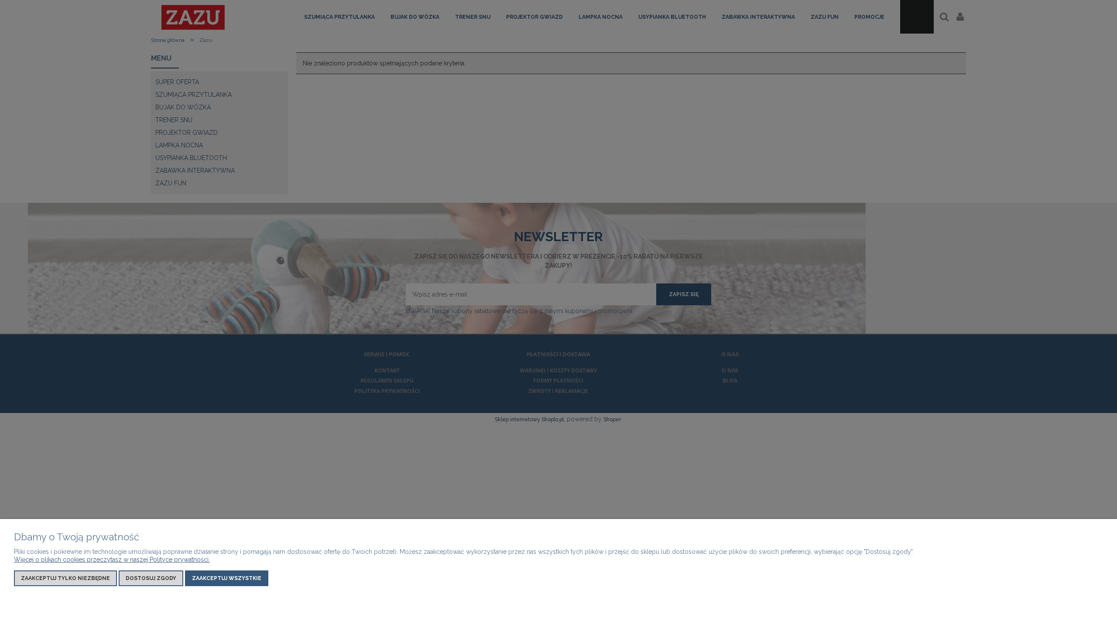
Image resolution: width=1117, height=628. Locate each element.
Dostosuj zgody (151, 578)
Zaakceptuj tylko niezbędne (65, 578)
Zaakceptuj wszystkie (226, 578)
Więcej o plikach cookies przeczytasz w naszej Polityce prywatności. (112, 559)
